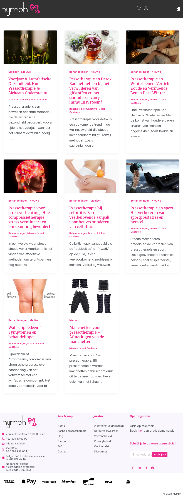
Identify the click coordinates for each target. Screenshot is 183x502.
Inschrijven (160, 454)
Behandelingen (78, 71)
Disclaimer (100, 451)
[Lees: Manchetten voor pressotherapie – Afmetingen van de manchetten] (91, 296)
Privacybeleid (102, 441)
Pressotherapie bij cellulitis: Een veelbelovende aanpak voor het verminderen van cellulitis (89, 217)
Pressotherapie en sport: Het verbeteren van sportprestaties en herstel (152, 215)
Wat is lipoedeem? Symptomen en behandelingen (24, 332)
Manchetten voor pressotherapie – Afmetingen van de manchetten (86, 334)
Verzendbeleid (103, 436)
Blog (60, 436)
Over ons (63, 441)
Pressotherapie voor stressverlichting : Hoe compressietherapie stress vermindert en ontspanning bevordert (29, 217)
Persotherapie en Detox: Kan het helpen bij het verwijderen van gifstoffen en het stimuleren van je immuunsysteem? (91, 90)
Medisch (13, 71)
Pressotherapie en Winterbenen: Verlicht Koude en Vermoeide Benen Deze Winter (150, 86)
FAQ (60, 446)
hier (140, 430)
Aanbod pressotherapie (72, 431)
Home (61, 425)
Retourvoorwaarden (106, 431)
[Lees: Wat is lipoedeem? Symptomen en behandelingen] (30, 296)
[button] (178, 9)
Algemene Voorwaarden (109, 425)
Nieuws (26, 71)
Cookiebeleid (102, 446)
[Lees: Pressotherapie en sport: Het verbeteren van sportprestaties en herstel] (152, 176)
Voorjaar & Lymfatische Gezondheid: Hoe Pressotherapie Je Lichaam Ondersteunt (29, 86)
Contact (62, 451)
